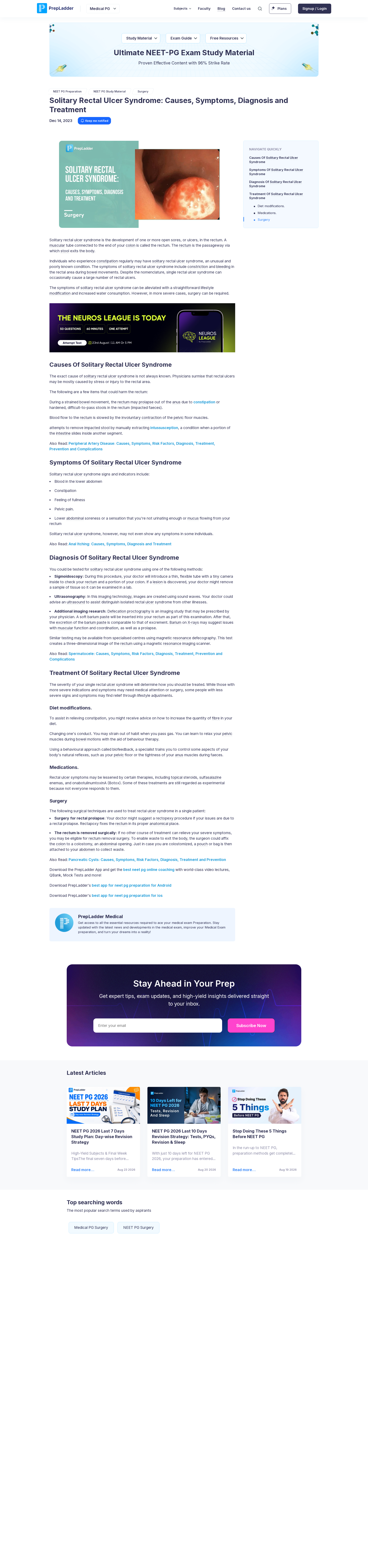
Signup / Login (314, 9)
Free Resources (224, 38)
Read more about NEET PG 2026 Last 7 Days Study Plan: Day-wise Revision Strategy (81, 1169)
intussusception (164, 427)
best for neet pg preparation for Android (131, 885)
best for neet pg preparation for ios (127, 895)
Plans (282, 9)
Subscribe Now (251, 1025)
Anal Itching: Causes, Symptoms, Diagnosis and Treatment (120, 544)
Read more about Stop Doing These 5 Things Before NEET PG (244, 1169)
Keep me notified (96, 120)
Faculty (204, 9)
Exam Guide (181, 38)
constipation (204, 402)
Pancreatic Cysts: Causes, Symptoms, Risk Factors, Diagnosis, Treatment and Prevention (147, 859)
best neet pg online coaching (148, 869)
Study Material (139, 38)
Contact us (241, 9)
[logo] (55, 8)
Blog (221, 9)
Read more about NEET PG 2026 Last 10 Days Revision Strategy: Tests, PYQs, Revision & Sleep (163, 1169)
